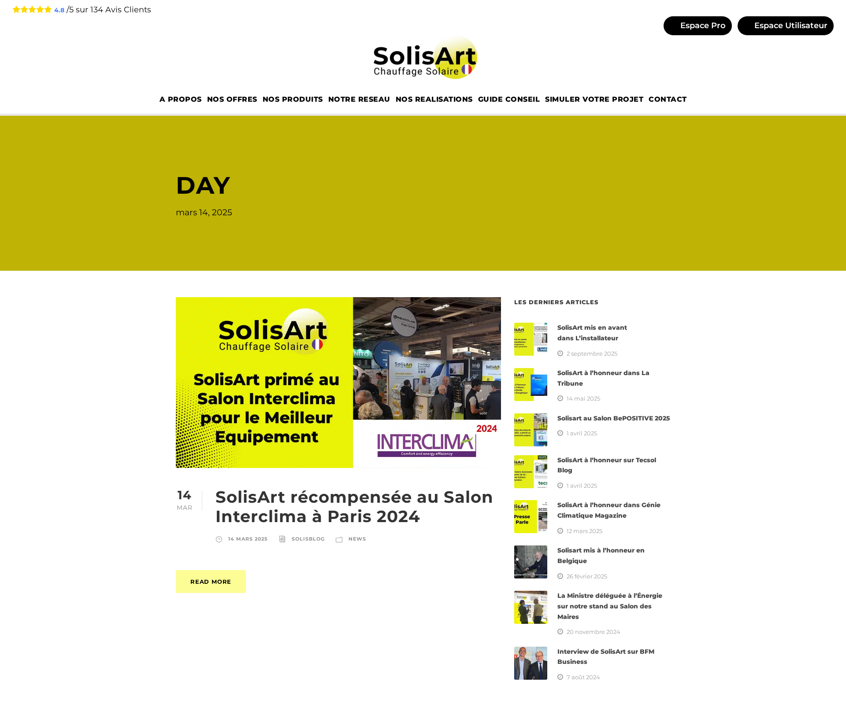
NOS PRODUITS (293, 99)
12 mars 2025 (584, 530)
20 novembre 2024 (593, 631)
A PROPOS (181, 99)
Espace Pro (702, 25)
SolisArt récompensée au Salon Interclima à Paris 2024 (354, 506)
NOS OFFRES (232, 99)
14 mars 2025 (248, 539)
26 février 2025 (587, 576)
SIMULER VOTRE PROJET (594, 99)
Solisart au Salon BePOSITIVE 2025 (613, 418)
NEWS (357, 539)
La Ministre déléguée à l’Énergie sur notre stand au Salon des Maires (609, 606)
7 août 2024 (583, 677)
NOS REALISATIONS (434, 99)
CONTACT (668, 99)
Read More (210, 581)
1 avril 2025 (582, 433)
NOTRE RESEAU (359, 99)
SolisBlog (308, 539)
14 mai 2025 (583, 398)
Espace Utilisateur (789, 25)
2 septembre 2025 (592, 353)
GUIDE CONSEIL (509, 99)
